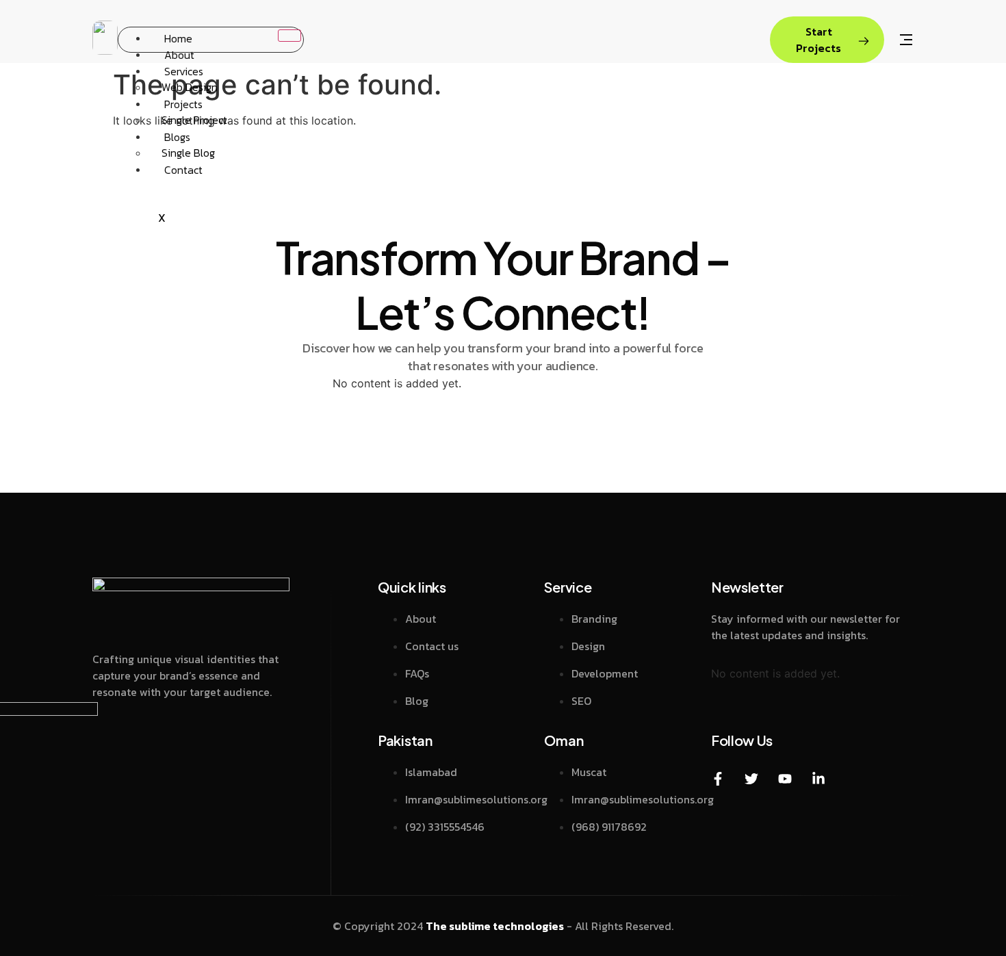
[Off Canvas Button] (906, 41)
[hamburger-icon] (289, 35)
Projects (183, 103)
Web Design (190, 87)
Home (178, 37)
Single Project (194, 120)
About (179, 54)
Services (183, 70)
